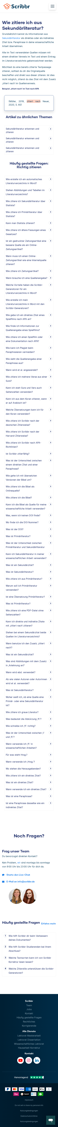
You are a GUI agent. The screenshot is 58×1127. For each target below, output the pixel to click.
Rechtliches (29, 1021)
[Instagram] (28, 1060)
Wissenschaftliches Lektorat (29, 1043)
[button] (50, 1120)
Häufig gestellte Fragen (29, 1017)
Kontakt (29, 1013)
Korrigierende (29, 1025)
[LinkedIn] (37, 1060)
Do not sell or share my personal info (29, 1105)
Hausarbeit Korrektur (29, 1047)
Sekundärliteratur (11, 38)
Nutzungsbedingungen (29, 1111)
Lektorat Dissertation (29, 1039)
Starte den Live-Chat (18, 874)
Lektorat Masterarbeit (29, 1035)
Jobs (29, 1009)
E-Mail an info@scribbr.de (20, 881)
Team (29, 1005)
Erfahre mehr (48, 923)
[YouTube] (20, 1060)
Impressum (29, 1100)
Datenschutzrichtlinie (29, 1116)
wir (19, 862)
